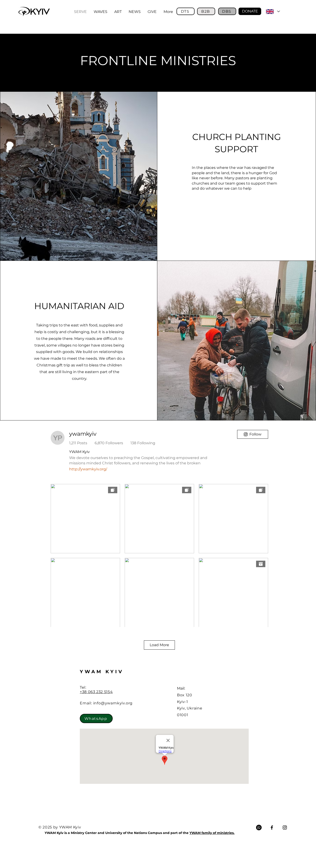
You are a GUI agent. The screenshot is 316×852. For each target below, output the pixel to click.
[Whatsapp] (259, 827)
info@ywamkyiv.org (113, 703)
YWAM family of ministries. (212, 833)
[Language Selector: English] (273, 11)
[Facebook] (272, 827)
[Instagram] (285, 827)
